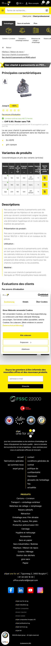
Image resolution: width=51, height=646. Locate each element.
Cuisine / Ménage (25, 551)
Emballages (8, 23)
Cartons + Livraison (25, 498)
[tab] (8, 23)
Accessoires (25, 536)
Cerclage (25, 529)
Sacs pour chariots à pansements (15, 55)
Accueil (20, 457)
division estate (20, 616)
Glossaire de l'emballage (38, 480)
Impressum (32, 476)
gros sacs (25, 559)
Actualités (31, 487)
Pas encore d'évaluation (11, 114)
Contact (30, 457)
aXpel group (18, 468)
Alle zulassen (25, 335)
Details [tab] (25, 302)
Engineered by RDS (25, 643)
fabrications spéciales (14, 461)
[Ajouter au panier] (45, 178)
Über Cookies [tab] (42, 302)
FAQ (28, 483)
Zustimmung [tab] (9, 302)
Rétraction (25, 513)
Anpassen (24, 342)
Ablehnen (26, 349)
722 (5, 192)
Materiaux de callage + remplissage (25, 506)
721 (5, 185)
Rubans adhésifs (25, 510)
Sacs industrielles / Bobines (25, 544)
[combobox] (25, 10)
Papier (25, 563)
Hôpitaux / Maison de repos (12, 52)
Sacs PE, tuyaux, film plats (25, 521)
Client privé (27, 16)
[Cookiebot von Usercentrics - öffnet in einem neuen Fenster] (38, 295)
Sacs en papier (25, 540)
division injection (21, 612)
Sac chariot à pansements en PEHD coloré (19, 57)
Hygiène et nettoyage (25, 532)
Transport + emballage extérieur (25, 502)
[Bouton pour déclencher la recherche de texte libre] (46, 10)
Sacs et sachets (23, 23)
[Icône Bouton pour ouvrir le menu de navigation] (2, 10)
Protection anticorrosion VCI (25, 525)
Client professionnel (41, 16)
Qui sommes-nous (16, 464)
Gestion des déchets (25, 555)
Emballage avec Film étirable (25, 517)
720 (5, 178)
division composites (22, 608)
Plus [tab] (35, 23)
